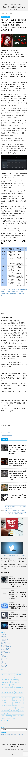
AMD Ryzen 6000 (5, 679)
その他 (3, 651)
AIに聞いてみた (5, 639)
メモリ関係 (4, 645)
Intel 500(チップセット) (18, 697)
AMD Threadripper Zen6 (18, 687)
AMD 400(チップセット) (18, 671)
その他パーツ (4, 663)
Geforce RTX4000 (18, 692)
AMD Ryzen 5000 (15, 677)
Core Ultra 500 (5, 689)
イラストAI (4, 637)
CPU (2, 655)
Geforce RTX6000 (14, 695)
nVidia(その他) (5, 713)
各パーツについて (5, 652)
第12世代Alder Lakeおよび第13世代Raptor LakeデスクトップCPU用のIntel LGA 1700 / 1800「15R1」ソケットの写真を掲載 (18, 475)
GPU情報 (3, 642)
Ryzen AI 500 (20, 715)
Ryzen (3, 715)
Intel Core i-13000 (5, 710)
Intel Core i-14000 (14, 710)
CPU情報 (3, 640)
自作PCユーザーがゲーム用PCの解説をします (14, 749)
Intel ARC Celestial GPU (7, 705)
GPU (2, 654)
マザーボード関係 (6, 432)
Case (2, 662)
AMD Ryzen (10, 674)
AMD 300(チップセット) (7, 671)
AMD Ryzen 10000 (6, 682)
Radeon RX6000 (21, 713)
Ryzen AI (14, 715)
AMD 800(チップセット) (7, 435)
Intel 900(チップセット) (18, 702)
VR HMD (3, 718)
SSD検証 (3, 636)
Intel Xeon (22, 710)
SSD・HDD (4, 658)
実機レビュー (4, 666)
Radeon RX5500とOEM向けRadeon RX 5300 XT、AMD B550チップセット (17, 487)
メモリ (3, 659)
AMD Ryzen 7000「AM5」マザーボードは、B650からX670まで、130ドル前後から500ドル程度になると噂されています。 (17, 449)
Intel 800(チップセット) (6, 702)
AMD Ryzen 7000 (14, 679)
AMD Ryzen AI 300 (15, 682)
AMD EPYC (4, 674)
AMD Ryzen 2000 (18, 674)
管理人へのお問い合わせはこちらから (12, 734)
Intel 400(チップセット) (6, 697)
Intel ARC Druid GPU (17, 705)
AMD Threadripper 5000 (7, 687)
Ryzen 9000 (8, 715)
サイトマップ (5, 723)
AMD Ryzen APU (5, 684)
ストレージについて (6, 646)
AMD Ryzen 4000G (6, 677)
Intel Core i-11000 (20, 707)
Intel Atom (4, 707)
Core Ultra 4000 (12, 689)
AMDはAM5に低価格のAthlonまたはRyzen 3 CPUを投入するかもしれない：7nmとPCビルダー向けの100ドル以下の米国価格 (15, 512)
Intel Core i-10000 (11, 707)
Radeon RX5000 (12, 713)
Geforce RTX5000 (5, 695)
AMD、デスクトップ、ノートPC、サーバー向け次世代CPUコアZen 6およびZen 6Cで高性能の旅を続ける (15, 506)
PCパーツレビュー (6, 634)
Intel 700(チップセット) (18, 700)
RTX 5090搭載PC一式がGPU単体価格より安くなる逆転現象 (17, 616)
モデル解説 (4, 665)
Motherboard (4, 656)
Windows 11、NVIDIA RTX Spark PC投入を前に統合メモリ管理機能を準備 (18, 606)
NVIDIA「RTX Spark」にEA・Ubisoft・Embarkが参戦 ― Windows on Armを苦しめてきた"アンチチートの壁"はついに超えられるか (18, 582)
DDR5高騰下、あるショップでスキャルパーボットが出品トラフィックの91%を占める (17, 626)
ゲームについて (5, 648)
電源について (4, 649)
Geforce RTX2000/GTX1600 (7, 692)
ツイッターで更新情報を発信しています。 (13, 555)
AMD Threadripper (14, 684)
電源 (2, 661)
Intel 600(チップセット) (6, 700)
